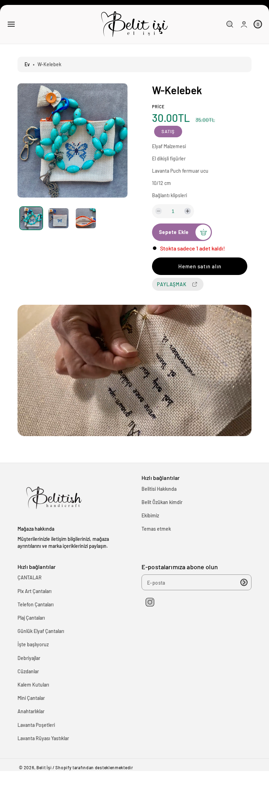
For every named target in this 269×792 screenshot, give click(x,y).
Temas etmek (156, 529)
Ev (27, 64)
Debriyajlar (29, 658)
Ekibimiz (150, 515)
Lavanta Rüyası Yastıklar (43, 738)
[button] (11, 24)
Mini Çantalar (31, 698)
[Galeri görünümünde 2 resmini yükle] (58, 218)
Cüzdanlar (28, 671)
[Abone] (243, 582)
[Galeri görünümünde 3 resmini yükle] (85, 218)
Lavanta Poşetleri (36, 725)
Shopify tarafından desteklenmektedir (94, 767)
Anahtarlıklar (31, 711)
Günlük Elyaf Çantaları (41, 631)
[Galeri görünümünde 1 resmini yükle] (31, 218)
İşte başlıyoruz (33, 644)
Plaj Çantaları (31, 618)
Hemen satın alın (199, 266)
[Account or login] (244, 24)
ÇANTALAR (30, 577)
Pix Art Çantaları (34, 591)
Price (158, 106)
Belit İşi (43, 767)
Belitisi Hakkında (159, 489)
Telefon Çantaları (36, 604)
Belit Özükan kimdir (162, 502)
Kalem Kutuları (33, 685)
